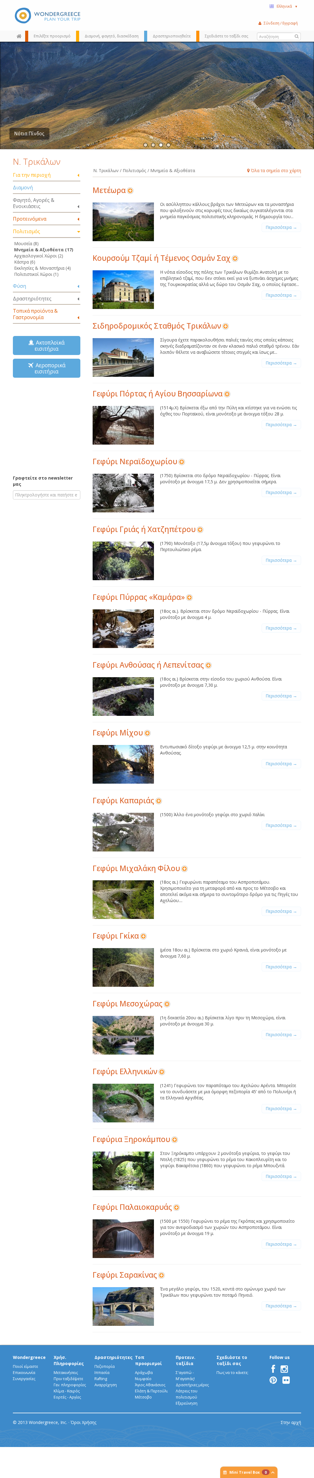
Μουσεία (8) (26, 243)
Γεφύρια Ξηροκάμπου (131, 1139)
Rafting (100, 1378)
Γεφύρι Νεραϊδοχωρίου (135, 461)
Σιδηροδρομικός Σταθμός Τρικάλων (157, 326)
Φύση (19, 286)
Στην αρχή (291, 1422)
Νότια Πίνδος (29, 133)
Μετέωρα (109, 190)
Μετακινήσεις (66, 1372)
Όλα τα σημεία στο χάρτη (275, 170)
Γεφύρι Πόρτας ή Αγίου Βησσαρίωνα (158, 393)
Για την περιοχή (32, 175)
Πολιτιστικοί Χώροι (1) (36, 274)
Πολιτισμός (26, 231)
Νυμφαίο (143, 1378)
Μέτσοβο (143, 1397)
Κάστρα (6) (24, 262)
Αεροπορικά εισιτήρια (49, 368)
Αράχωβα (144, 1372)
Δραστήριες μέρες (192, 1384)
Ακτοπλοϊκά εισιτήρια (49, 345)
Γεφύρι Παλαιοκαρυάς (132, 1207)
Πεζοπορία (104, 1366)
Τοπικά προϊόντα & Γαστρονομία (35, 314)
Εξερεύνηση (186, 1403)
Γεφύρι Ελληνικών (125, 1071)
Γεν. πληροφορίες (70, 1384)
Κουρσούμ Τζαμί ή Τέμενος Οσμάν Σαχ (162, 258)
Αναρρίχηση (105, 1384)
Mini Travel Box (248, 1472)
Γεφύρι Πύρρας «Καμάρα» (139, 597)
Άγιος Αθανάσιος (150, 1384)
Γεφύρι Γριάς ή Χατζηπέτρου (144, 529)
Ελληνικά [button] (287, 6)
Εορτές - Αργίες (67, 1397)
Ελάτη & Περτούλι (151, 1391)
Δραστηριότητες (32, 298)
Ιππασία (101, 1372)
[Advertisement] (51, 426)
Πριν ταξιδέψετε (68, 1378)
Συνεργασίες (24, 1378)
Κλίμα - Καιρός (67, 1391)
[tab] (46, 175)
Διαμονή (23, 187)
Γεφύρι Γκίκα (116, 936)
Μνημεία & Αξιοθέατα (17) (43, 250)
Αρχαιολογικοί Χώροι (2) (38, 256)
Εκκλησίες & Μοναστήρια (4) (42, 268)
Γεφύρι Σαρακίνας (125, 1275)
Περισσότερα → (281, 227)
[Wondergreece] (46, 15)
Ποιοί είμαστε (25, 1366)
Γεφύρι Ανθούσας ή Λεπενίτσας (148, 665)
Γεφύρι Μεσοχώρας (128, 1003)
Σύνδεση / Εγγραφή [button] (281, 23)
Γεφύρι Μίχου (118, 732)
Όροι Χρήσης (83, 1422)
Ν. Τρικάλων (36, 161)
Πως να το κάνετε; (232, 1372)
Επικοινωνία (24, 1372)
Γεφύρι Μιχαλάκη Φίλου (136, 868)
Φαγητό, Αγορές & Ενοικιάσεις (33, 203)
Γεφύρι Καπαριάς (123, 800)
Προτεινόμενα (29, 218)
